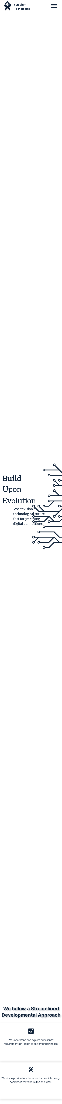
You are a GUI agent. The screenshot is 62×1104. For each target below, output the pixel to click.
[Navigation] (54, 6)
